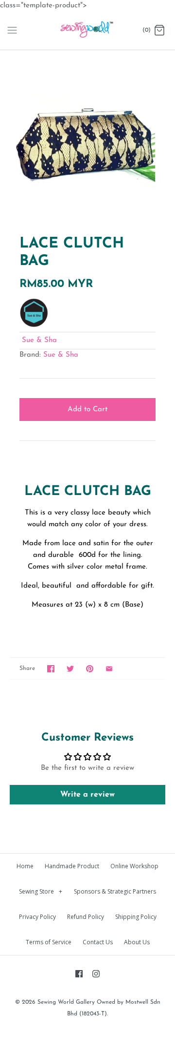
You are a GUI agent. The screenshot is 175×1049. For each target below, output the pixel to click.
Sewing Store (40, 891)
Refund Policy (85, 917)
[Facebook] (79, 973)
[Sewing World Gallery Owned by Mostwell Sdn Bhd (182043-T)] (88, 31)
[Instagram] (96, 973)
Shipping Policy (136, 917)
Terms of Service (48, 942)
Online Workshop (134, 866)
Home (25, 866)
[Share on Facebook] (50, 668)
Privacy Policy (37, 917)
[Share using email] (109, 668)
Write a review (87, 795)
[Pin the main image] (89, 668)
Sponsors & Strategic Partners (115, 891)
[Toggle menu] (12, 30)
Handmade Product (72, 866)
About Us (137, 942)
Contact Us (98, 942)
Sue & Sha (39, 340)
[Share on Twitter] (70, 668)
